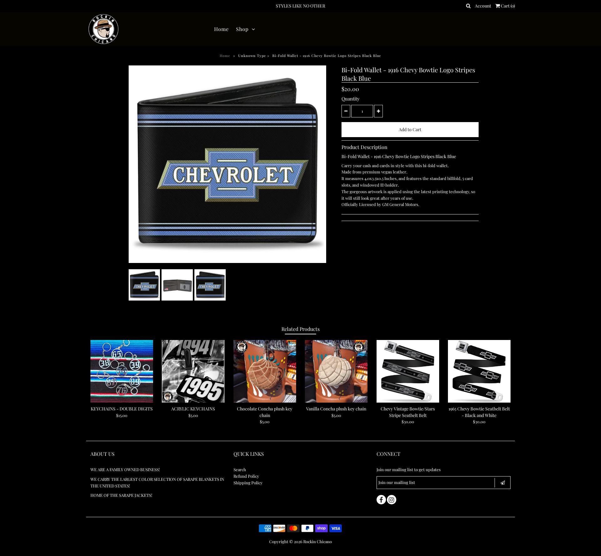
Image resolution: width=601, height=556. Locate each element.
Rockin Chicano (317, 541)
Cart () (507, 6)
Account (483, 6)
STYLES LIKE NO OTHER (300, 6)
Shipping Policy (248, 482)
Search (240, 469)
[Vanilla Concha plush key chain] (336, 371)
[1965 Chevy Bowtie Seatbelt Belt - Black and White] (479, 371)
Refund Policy (246, 476)
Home (221, 29)
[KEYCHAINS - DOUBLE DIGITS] (121, 371)
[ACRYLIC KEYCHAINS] (193, 371)
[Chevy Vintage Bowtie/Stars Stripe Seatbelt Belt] (408, 371)
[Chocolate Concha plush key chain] (265, 371)
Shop (242, 29)
